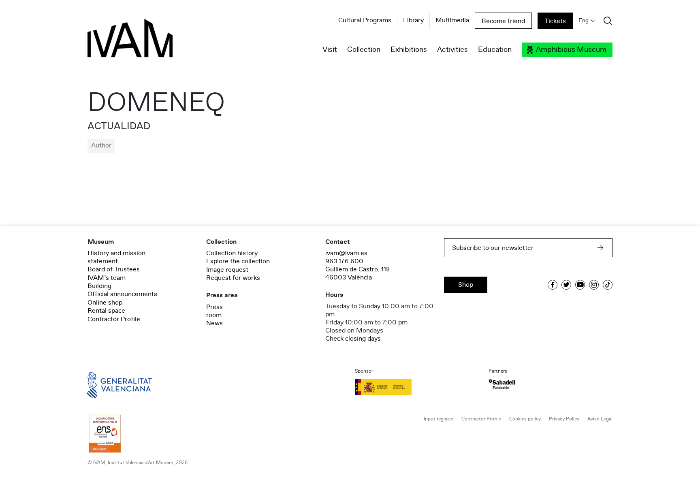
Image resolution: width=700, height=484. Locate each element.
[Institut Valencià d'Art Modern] (116, 42)
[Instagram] (594, 285)
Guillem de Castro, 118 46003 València (357, 273)
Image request (227, 270)
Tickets (555, 21)
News (214, 323)
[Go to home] (108, 384)
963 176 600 (344, 261)
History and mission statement (116, 257)
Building (99, 286)
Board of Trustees (114, 269)
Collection (363, 50)
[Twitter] (566, 285)
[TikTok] (607, 285)
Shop (465, 285)
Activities (452, 50)
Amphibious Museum (571, 50)
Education (495, 50)
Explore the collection (238, 261)
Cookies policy (525, 419)
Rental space (106, 311)
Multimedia (452, 20)
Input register (438, 419)
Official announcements (122, 294)
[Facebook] (552, 285)
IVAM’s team (107, 278)
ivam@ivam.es (346, 253)
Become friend (503, 21)
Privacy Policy (564, 419)
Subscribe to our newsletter (493, 248)
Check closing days (353, 339)
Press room (214, 311)
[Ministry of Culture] (417, 387)
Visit (329, 50)
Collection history (232, 253)
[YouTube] (580, 285)
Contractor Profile (114, 319)
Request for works (233, 278)
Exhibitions (409, 50)
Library (413, 20)
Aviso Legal (599, 419)
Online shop (105, 303)
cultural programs (364, 20)
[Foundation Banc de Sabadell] (502, 384)
